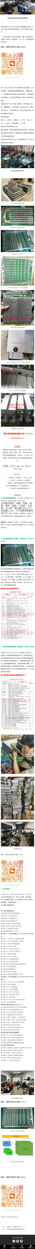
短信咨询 (22, 1247)
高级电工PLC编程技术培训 (14, 1226)
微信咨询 (30, 1247)
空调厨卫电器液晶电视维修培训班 (16, 1229)
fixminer (23, 1102)
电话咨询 (13, 1247)
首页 (4, 1247)
